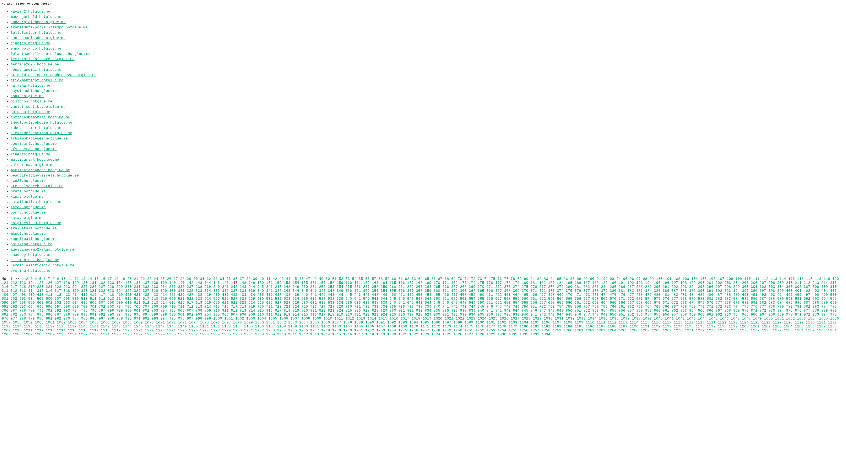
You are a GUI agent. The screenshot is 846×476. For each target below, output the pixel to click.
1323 (424, 335)
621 (225, 303)
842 (498, 311)
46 (301, 279)
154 (296, 283)
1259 (557, 331)
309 (824, 287)
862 (675, 311)
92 (605, 279)
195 (657, 283)
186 (578, 283)
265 (437, 287)
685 (789, 303)
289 (648, 287)
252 (322, 287)
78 (513, 279)
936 (489, 315)
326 (137, 291)
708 (155, 307)
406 (5, 295)
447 (366, 295)
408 (22, 295)
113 (774, 279)
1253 (490, 331)
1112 (612, 323)
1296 (127, 335)
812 (234, 311)
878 (816, 311)
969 (780, 315)
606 (93, 303)
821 (313, 311)
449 (384, 295)
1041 (669, 319)
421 (137, 295)
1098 (457, 323)
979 (31, 319)
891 (93, 315)
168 (419, 283)
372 (542, 291)
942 (542, 315)
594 (824, 299)
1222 (149, 331)
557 (498, 299)
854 (604, 311)
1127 (777, 323)
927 (410, 315)
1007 (294, 319)
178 (507, 283)
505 (40, 299)
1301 (182, 335)
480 (657, 295)
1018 (416, 319)
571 (622, 299)
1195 (689, 327)
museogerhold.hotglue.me (36, 17)
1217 (94, 331)
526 (225, 299)
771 (710, 307)
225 (84, 287)
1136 (39, 327)
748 (507, 307)
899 (163, 315)
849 (560, 311)
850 (569, 311)
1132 (832, 323)
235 (172, 287)
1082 (281, 323)
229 (119, 287)
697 (58, 307)
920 (348, 315)
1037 (625, 319)
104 (694, 279)
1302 (193, 335)
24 (156, 279)
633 (331, 303)
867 (719, 311)
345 (304, 291)
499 (824, 295)
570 (613, 299)
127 (58, 283)
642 (410, 303)
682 (763, 303)
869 (736, 311)
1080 (259, 323)
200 (701, 283)
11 (70, 279)
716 (225, 307)
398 (771, 291)
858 (639, 311)
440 (304, 295)
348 (331, 291)
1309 (270, 335)
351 (357, 291)
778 (771, 307)
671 (666, 303)
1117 (667, 323)
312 (14, 291)
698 (66, 307)
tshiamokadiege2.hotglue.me (39, 139)
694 (31, 307)
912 (278, 315)
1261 (579, 331)
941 (534, 315)
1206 (810, 327)
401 (798, 291)
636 (357, 303)
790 (40, 311)
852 (586, 311)
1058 (17, 323)
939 (516, 315)
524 (207, 299)
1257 (535, 331)
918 (331, 315)
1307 (248, 335)
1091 (380, 323)
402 (807, 291)
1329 (490, 335)
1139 (72, 327)
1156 (259, 327)
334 (207, 291)
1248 (435, 331)
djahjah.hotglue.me (30, 43)
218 (22, 287)
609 (119, 303)
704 (119, 307)
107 (721, 279)
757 (586, 307)
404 (824, 291)
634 (340, 303)
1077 (226, 323)
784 (824, 307)
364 (472, 291)
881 (5, 315)
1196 (700, 327)
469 (560, 295)
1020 (438, 319)
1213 (50, 331)
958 (683, 315)
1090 (369, 323)
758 (595, 307)
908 (243, 315)
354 (384, 291)
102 (677, 279)
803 (155, 311)
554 (472, 299)
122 (14, 283)
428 (199, 295)
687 (807, 303)
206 (754, 283)
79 (519, 279)
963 (727, 315)
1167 (380, 327)
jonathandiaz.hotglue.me (36, 70)
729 (340, 307)
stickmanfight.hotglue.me (37, 80)
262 (410, 287)
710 (172, 307)
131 (93, 283)
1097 (446, 323)
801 (137, 311)
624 (252, 303)
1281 (799, 331)
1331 (512, 335)
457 (454, 295)
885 (40, 315)
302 (763, 287)
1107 (557, 323)
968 (771, 315)
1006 (283, 319)
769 (692, 307)
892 (102, 315)
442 (322, 295)
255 (348, 287)
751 (534, 307)
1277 (755, 331)
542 (366, 299)
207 (763, 283)
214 (824, 283)
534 (296, 299)
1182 (546, 327)
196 (666, 283)
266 (445, 287)
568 (595, 299)
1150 (193, 327)
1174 (457, 327)
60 (394, 279)
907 (234, 315)
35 (228, 279)
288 (639, 287)
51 (334, 279)
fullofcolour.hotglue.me (36, 33)
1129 (799, 323)
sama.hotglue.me (27, 218)
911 (269, 315)
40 (262, 279)
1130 (810, 323)
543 (375, 299)
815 (260, 311)
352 (366, 291)
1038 (636, 319)
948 (595, 315)
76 (499, 279)
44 (288, 279)
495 (789, 295)
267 (454, 287)
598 (22, 303)
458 (463, 295)
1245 (402, 331)
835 (437, 311)
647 (454, 303)
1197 (711, 327)
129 (75, 283)
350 (348, 291)
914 (296, 315)
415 (84, 295)
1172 (435, 327)
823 (331, 311)
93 (612, 279)
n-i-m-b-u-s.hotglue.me (35, 260)
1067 (116, 323)
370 (525, 291)
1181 (535, 327)
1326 (457, 335)
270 (481, 287)
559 (516, 299)
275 (525, 287)
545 (393, 299)
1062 (61, 323)
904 (207, 315)
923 (375, 315)
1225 (182, 331)
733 (375, 307)
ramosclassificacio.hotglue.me (42, 266)
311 (5, 291)
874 (780, 311)
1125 (755, 323)
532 (278, 299)
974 (824, 315)
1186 (590, 327)
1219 (116, 331)
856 (622, 311)
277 (542, 287)
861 (666, 311)
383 (639, 291)
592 (807, 299)
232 (146, 287)
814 (252, 311)
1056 (834, 319)
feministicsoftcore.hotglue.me (42, 59)
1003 (250, 319)
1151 (204, 327)
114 (782, 279)
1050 (768, 319)
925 (393, 315)
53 (347, 279)
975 (833, 315)
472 (586, 295)
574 (648, 299)
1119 (689, 323)
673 (683, 303)
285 (613, 287)
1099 (468, 323)
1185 (579, 327)
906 (225, 315)
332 (190, 291)
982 (58, 319)
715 (216, 307)
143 (199, 283)
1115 (645, 323)
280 (569, 287)
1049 (757, 319)
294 (692, 287)
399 (780, 291)
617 (190, 303)
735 (393, 307)
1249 (446, 331)
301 (754, 287)
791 (49, 311)
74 (486, 279)
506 (49, 299)
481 (666, 295)
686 (798, 303)
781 (798, 307)
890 (84, 315)
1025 (493, 319)
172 (454, 283)
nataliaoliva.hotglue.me (36, 202)
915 (304, 315)
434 (252, 295)
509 (75, 299)
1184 (568, 327)
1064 (83, 323)
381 (622, 291)
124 (31, 283)
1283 (821, 331)
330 (172, 291)
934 (472, 315)
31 (202, 279)
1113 (623, 323)
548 (419, 299)
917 (322, 315)
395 (745, 291)
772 (719, 307)
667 (630, 303)
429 (207, 295)
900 (172, 315)
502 (14, 299)
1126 (766, 323)
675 (701, 303)
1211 (28, 331)
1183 (557, 327)
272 (498, 287)
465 (525, 295)
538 (331, 299)
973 (816, 315)
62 (407, 279)
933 (463, 315)
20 (129, 279)
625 (260, 303)
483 (683, 295)
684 (780, 303)
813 (243, 311)
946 (578, 315)
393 (727, 291)
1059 (28, 323)
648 (463, 303)
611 (137, 303)
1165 (358, 327)
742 (454, 307)
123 (22, 283)
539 (340, 299)
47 (308, 279)
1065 (94, 323)
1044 (702, 319)
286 (622, 287)
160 (348, 283)
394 (736, 291)
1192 (656, 327)
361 (445, 291)
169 (428, 283)
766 (666, 307)
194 (648, 283)
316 (49, 291)
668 (639, 303)
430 (216, 295)
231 (137, 287)
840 (481, 311)
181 (534, 283)
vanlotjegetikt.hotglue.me (38, 107)
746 (489, 307)
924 (384, 315)
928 (419, 315)
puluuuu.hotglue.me (30, 112)
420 (128, 295)
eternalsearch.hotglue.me (37, 186)
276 (534, 287)
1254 (501, 331)
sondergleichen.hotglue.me (38, 22)
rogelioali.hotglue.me (34, 239)
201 (710, 283)
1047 (735, 319)
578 (683, 299)
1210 (17, 331)
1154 (237, 327)
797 (102, 311)
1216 (83, 331)
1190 (634, 327)
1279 (777, 331)
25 (162, 279)
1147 (160, 327)
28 (182, 279)
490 (745, 295)
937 (498, 315)
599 (31, 303)
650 (481, 303)
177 (498, 283)
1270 (678, 331)
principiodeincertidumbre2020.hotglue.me (53, 75)
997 (190, 319)
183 (551, 283)
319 (75, 291)
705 (128, 307)
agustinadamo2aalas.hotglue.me (42, 250)
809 (207, 311)
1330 (501, 335)
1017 (405, 319)
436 (269, 295)
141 (181, 283)
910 (260, 315)
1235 (292, 331)
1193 (667, 327)
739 (428, 307)
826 (357, 311)
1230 (237, 331)
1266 (634, 331)
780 (789, 307)
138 (155, 283)
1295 (116, 335)
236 (181, 287)
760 (613, 307)
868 (727, 311)
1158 (281, 327)
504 (31, 299)
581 (710, 299)
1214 (61, 331)
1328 (479, 335)
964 (736, 315)
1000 (217, 319)
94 (618, 279)
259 (384, 287)
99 (651, 279)
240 (216, 287)
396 (754, 291)
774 (736, 307)
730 (348, 307)
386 (666, 291)
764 (648, 307)
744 (472, 307)
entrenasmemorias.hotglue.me (40, 117)
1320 (391, 335)
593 (816, 299)
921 (357, 315)
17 (110, 279)
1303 (204, 335)
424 (163, 295)
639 (384, 303)
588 (771, 299)
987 (102, 319)
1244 (391, 331)
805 (172, 311)
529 (252, 299)
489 (736, 295)
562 (542, 299)
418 (111, 295)
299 (736, 287)
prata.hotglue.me (28, 191)
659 (560, 303)
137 (146, 283)
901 (181, 315)
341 (269, 291)
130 (84, 283)
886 (49, 315)
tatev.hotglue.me (28, 207)
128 (66, 283)
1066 (105, 323)
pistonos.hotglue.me (31, 102)
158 (331, 283)
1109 (579, 323)
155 (304, 283)
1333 (535, 335)
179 (516, 283)
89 (585, 279)
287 (630, 287)
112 (765, 279)
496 (798, 295)
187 (586, 283)
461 (489, 295)
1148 (171, 327)
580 (701, 299)
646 (445, 303)
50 (328, 279)
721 (269, 307)
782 (807, 307)
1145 (138, 327)
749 (516, 307)
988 (111, 319)
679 (736, 303)
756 (578, 307)
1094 (413, 323)
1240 (347, 331)
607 (102, 303)
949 (604, 315)
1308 (259, 335)
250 (304, 287)
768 (683, 307)
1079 (248, 323)
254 (340, 287)
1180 (523, 327)
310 (833, 287)
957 (675, 315)
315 (40, 291)
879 (824, 311)
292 (675, 287)
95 (625, 279)
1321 (402, 335)
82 (539, 279)
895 (128, 315)
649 (472, 303)
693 (22, 307)
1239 (336, 331)
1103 (512, 323)
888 (66, 315)
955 (657, 315)
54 (354, 279)
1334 (546, 335)
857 (630, 311)
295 (701, 287)
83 (546, 279)
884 (31, 315)
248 (287, 287)
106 (712, 279)
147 (234, 283)
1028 (526, 319)
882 (14, 315)
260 (393, 287)
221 (49, 287)
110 (747, 279)
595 (833, 299)
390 (701, 291)
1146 (149, 327)
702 (102, 307)
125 (40, 283)
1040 (658, 319)
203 (727, 283)
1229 (226, 331)
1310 (281, 335)
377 (586, 291)
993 (155, 319)
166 (401, 283)
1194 (678, 327)
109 (738, 279)
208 (771, 283)
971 (798, 315)
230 (128, 287)
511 (93, 299)
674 (692, 303)
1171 (424, 327)
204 (736, 283)
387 (675, 291)
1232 (259, 331)
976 (5, 319)
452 (410, 295)
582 (719, 299)
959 (692, 315)
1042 (680, 319)
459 (472, 295)
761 (622, 307)
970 (789, 315)
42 (275, 279)
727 (322, 307)
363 (463, 291)
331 (181, 291)
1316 (347, 335)
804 (163, 311)
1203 (777, 327)
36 (235, 279)
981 (49, 319)
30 (195, 279)
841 (489, 311)
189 (604, 283)
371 (534, 291)
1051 (779, 319)
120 (835, 279)
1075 (204, 323)
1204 (788, 327)
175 (481, 283)
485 (701, 295)
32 (209, 279)
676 (710, 303)
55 (361, 279)
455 (437, 295)
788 (22, 311)
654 (516, 303)
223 (66, 287)
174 (472, 283)
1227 (204, 331)
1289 (50, 335)
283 (595, 287)
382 (630, 291)
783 (816, 307)
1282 (810, 331)
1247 (424, 331)
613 (155, 303)
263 (419, 287)
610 (128, 303)
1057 (6, 323)
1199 (733, 327)
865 (701, 311)
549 (428, 299)
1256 (523, 331)
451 (401, 295)
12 (76, 279)
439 (296, 295)
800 (128, 311)
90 (592, 279)
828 (375, 311)
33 (215, 279)
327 (146, 291)
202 (719, 283)
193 (639, 283)
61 (400, 279)
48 (314, 279)
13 (83, 279)
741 (445, 307)
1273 (711, 331)
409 (31, 295)
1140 (83, 327)
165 (393, 283)
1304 (215, 335)
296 (710, 287)
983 (66, 319)
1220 (127, 331)
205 (745, 283)
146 (225, 283)
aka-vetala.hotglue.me (34, 229)
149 (252, 283)
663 (595, 303)
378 (595, 291)
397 (763, 291)
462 (498, 295)
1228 (215, 331)
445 (348, 295)
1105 (535, 323)
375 (569, 291)
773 (727, 307)
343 (287, 291)
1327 (468, 335)
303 (771, 287)
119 (827, 279)
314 (31, 291)
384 (648, 291)
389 (692, 291)
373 (551, 291)
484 (692, 295)
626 (269, 303)
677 (719, 303)
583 (727, 299)
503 (22, 299)
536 (313, 299)
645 (437, 303)
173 (463, 283)
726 (313, 307)
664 (604, 303)
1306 (237, 335)
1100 (479, 323)
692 (14, 307)
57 (374, 279)
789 (31, 311)
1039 (647, 319)
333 (199, 291)
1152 (215, 327)
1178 (501, 327)
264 (428, 287)
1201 (755, 327)
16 (103, 279)
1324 (435, 335)
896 (137, 315)
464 (516, 295)
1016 (394, 319)
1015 (382, 319)
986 (93, 319)
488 (727, 295)
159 (340, 283)
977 (14, 319)
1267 (645, 331)
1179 (512, 327)
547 (410, 299)
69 (453, 279)
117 (809, 279)
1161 (314, 327)
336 (225, 291)
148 (243, 283)
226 (93, 287)
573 (639, 299)
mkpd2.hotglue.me (28, 234)
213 (816, 283)
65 (427, 279)
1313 (314, 335)
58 (380, 279)
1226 (193, 331)
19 (123, 279)
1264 (612, 331)
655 (525, 303)
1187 (601, 327)
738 (419, 307)
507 (58, 299)
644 (428, 303)
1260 (568, 331)
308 (816, 287)
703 (111, 307)
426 (181, 295)
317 (58, 291)
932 (454, 315)
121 (5, 283)
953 (639, 315)
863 (683, 311)
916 (313, 315)
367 (498, 291)
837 (454, 311)
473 (595, 295)
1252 (479, 331)
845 (525, 311)
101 (668, 279)
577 (675, 299)
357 (410, 291)
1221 (138, 331)
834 (428, 311)
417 (102, 295)
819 (296, 311)
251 (313, 287)
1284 (832, 331)
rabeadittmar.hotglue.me (36, 128)
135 (128, 283)
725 (304, 307)
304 (780, 287)
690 (833, 303)
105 (703, 279)
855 (613, 311)
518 (155, 299)
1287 (28, 335)
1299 (160, 335)
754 (560, 307)
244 (252, 287)
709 (163, 307)
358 (419, 291)
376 (578, 291)
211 (798, 283)
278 (551, 287)
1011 (338, 319)
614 (163, 303)
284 (604, 287)
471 (578, 295)
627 (278, 303)
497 (807, 295)
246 (269, 287)
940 (525, 315)
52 (341, 279)
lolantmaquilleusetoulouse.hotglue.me (50, 54)
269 (472, 287)
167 (410, 283)
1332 (523, 335)
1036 (614, 319)
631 (313, 303)
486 (710, 295)
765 (657, 307)
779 (780, 307)
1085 (314, 323)
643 (419, 303)
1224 (171, 331)
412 (58, 295)
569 (604, 299)
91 (599, 279)
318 (66, 291)
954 (648, 315)
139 (163, 283)
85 (559, 279)
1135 (28, 327)
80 (526, 279)
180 (525, 283)
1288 (39, 335)
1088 (347, 323)
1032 (570, 319)
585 (745, 299)
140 (172, 283)
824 (340, 311)
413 (66, 295)
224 (75, 287)
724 (296, 307)
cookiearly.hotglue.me (34, 144)
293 (683, 287)
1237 (314, 331)
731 (357, 307)
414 (75, 295)
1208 (832, 327)
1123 (733, 323)
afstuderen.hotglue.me (34, 149)
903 (199, 315)
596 (5, 303)
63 (414, 279)
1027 (515, 319)
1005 (272, 319)
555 (481, 299)
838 (463, 311)
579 (692, 299)
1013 (360, 319)
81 (533, 279)
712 (190, 307)
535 (304, 299)
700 (84, 307)
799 (119, 311)
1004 (261, 319)
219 (31, 287)
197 (675, 283)
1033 (581, 319)
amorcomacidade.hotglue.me (38, 38)
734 (384, 307)
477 (630, 295)
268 (463, 287)
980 (40, 319)
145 (216, 283)
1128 (788, 323)
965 (745, 315)
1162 (325, 327)
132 (102, 283)
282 (586, 287)
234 (163, 287)
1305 (226, 335)
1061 (50, 323)
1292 (83, 335)
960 (701, 315)
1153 (226, 327)
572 (630, 299)
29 (189, 279)
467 (542, 295)
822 (322, 311)
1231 (248, 331)
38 (248, 279)
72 (473, 279)
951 (622, 315)
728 (331, 307)
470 (569, 295)
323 (111, 291)
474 (604, 295)
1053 (801, 319)
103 (686, 279)
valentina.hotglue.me (33, 165)
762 (630, 307)
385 (657, 291)
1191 (645, 327)
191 (622, 283)
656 (534, 303)
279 (560, 287)
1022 (460, 319)
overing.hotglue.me (30, 271)
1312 (303, 335)
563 (551, 299)
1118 (678, 323)
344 (296, 291)
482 (675, 295)
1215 (72, 331)
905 (216, 315)
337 (234, 291)
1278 (766, 331)
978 (22, 319)
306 (798, 287)
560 (525, 299)
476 (622, 295)
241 (225, 287)
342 (278, 291)
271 (489, 287)
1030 (548, 319)
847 (542, 311)
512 (102, 299)
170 (437, 283)
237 (190, 287)
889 (75, 315)
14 (90, 279)
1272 (700, 331)
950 (613, 315)
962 (719, 315)
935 (481, 315)
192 (630, 283)
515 (128, 299)
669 (648, 303)
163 (375, 283)
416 (93, 295)
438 (287, 295)
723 (287, 307)
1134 (17, 327)
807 (190, 311)
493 (771, 295)
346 (313, 291)
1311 (292, 335)
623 (243, 303)
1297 (138, 335)
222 (58, 287)
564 (560, 299)
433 (243, 295)
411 (49, 295)
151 (269, 283)
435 (260, 295)
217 (14, 287)
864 (692, 311)
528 (243, 299)
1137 (50, 327)
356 (401, 291)
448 (375, 295)
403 (816, 291)
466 (534, 295)
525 (216, 299)
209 (780, 283)
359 (428, 291)
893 (111, 315)
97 (638, 279)
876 (798, 311)
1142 (105, 327)
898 (155, 315)
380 (613, 291)
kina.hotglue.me (27, 197)
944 (560, 315)
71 (466, 279)
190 (613, 283)
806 (181, 311)
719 (252, 307)
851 (578, 311)
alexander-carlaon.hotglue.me (41, 133)
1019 (427, 319)
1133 (6, 327)
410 (40, 295)
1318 (369, 335)
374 (560, 291)
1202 (766, 327)
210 (789, 283)
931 (445, 315)
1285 (6, 335)
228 (111, 287)
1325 (446, 335)
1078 (237, 323)
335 (216, 291)
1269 (667, 331)
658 (551, 303)
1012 (349, 319)
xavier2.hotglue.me (30, 12)
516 (137, 299)
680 (745, 303)
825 (348, 311)
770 (701, 307)
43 (281, 279)
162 (366, 283)
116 (800, 279)
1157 (270, 327)
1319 (380, 335)
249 (296, 287)
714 (207, 307)
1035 (603, 319)
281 (578, 287)
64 (420, 279)
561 (534, 299)
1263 (601, 331)
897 (146, 315)
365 (481, 291)
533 (287, 299)
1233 (270, 331)
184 (560, 283)
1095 (424, 323)
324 (119, 291)
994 (163, 319)
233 (155, 287)
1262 (590, 331)
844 (516, 311)
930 (437, 315)
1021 (449, 319)
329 (163, 291)
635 (348, 303)
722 (278, 307)
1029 (537, 319)
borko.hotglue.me (28, 213)
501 (5, 299)
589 (780, 299)
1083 (292, 323)
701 (93, 307)
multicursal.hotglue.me (35, 160)
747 (498, 307)
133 (111, 283)
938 (507, 315)
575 (657, 299)
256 (357, 287)
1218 (105, 331)
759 (604, 307)
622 (234, 303)
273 (507, 287)
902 (190, 315)
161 (357, 283)
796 (93, 311)
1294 (105, 335)
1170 (413, 327)
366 (489, 291)
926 (401, 315)
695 (40, 307)
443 (331, 295)
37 (242, 279)
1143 (116, 327)
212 (807, 283)
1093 (402, 323)
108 (730, 279)
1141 (94, 327)
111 (756, 279)
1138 (61, 327)
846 (534, 311)
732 (366, 307)
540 (348, 299)
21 (136, 279)
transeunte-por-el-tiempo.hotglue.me (49, 28)
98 (645, 279)
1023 (471, 319)
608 (111, 303)
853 (595, 311)
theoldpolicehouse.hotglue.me (41, 123)
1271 (689, 331)
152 (278, 283)
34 (222, 279)
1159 (292, 327)
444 (340, 295)
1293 (94, 335)
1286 (17, 335)
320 (84, 291)
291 (666, 287)
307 (807, 287)
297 (719, 287)
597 (14, 303)
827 (366, 311)
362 (454, 291)
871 (754, 311)
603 (66, 303)
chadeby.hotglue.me (30, 255)
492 (763, 295)
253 (331, 287)
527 (234, 299)
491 (754, 295)
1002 (239, 319)
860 (657, 311)
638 (375, 303)
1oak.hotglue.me (27, 96)
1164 (347, 327)
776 (754, 307)
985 (84, 319)
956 (666, 315)
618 (199, 303)
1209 (6, 331)
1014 (371, 319)
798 (111, 311)
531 (269, 299)
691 (5, 307)
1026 (504, 319)
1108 (568, 323)
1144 (127, 327)
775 (745, 307)
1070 (149, 323)
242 (234, 287)
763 (639, 307)
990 (128, 319)
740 (437, 307)
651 (489, 303)
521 (181, 299)
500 (833, 295)
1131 (821, 323)
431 (225, 295)
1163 (336, 327)
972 (807, 315)
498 (816, 295)
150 (260, 283)
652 (498, 303)
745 (481, 307)
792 (58, 311)
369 (516, 291)
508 (66, 299)
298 (727, 287)
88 (579, 279)
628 (287, 303)
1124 (744, 323)
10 (63, 279)
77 (506, 279)
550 (437, 299)
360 (437, 291)
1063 (72, 323)
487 (719, 295)
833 (419, 311)
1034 (592, 319)
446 (357, 295)
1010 (327, 319)
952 (630, 315)
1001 (228, 319)
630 (304, 303)
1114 (634, 323)
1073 (182, 323)
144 (207, 283)
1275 (733, 331)
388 (683, 291)
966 (754, 315)
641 (401, 303)
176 (489, 283)
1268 (656, 331)
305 (789, 287)
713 (199, 307)
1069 (138, 323)
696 (49, 307)
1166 (369, 327)
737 (410, 307)
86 (566, 279)
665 (613, 303)
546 (401, 299)
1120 (700, 323)
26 (169, 279)
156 (313, 283)
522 (190, 299)
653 (507, 303)
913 (287, 315)
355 (393, 291)
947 (586, 315)
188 (595, 283)
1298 (149, 335)
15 (96, 279)
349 (340, 291)
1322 (413, 335)
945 (569, 315)
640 (393, 303)
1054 (812, 319)
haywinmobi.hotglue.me (34, 91)
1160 (303, 327)
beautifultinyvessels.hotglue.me (45, 176)
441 (313, 295)
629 (296, 303)
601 (49, 303)
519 (163, 299)
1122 (722, 323)
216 (5, 287)
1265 (623, 331)
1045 (713, 319)
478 (639, 295)
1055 (823, 319)
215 (833, 283)
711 (181, 307)
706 (137, 307)
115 (791, 279)
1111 (601, 323)
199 (692, 283)
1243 (380, 331)
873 (771, 311)
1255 (512, 331)
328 (155, 291)
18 (116, 279)
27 (176, 279)
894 (119, 315)
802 (146, 311)
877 (807, 311)
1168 (391, 327)
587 (763, 299)
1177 (490, 327)
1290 (61, 335)
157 (322, 283)
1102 (501, 323)
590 (789, 299)
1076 (215, 323)
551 (445, 299)
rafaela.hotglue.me (30, 86)
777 (763, 307)
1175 (468, 327)
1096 (435, 323)
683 (771, 303)
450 (393, 295)
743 (463, 307)
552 (454, 299)
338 (243, 291)
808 (199, 311)
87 (572, 279)
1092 (391, 323)
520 (172, 299)
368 (507, 291)
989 (119, 319)
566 (578, 299)
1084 (303, 323)
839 (472, 311)
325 (128, 291)
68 (447, 279)
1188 (612, 327)
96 (632, 279)
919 (340, 315)
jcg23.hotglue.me (28, 181)
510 (84, 299)
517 (146, 299)
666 (622, 303)
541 (357, 299)
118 (818, 279)
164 (384, 283)
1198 (722, 327)
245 (260, 287)
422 (146, 295)
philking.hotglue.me (31, 244)
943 (551, 315)
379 (604, 291)
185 (569, 283)
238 (199, 287)
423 (155, 295)
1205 (799, 327)
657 (542, 303)
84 (552, 279)
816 (269, 311)
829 (384, 311)
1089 (358, 323)
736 (401, 307)
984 (75, 319)
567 (586, 299)
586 (754, 299)
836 (445, 311)
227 (102, 287)
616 (181, 303)
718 (243, 307)
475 (613, 295)
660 (569, 303)
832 (410, 311)
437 (278, 295)
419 (119, 295)
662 (586, 303)
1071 (160, 323)
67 (440, 279)
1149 (182, 327)
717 (234, 307)
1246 (413, 331)
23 (149, 279)
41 (268, 279)
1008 (305, 319)
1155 (248, 327)
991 (137, 319)
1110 (590, 323)
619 (207, 303)
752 (542, 307)
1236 (303, 331)
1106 (546, 323)
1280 (788, 331)
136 (137, 283)
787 (14, 311)
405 (833, 291)
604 (75, 303)
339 (252, 291)
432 (234, 295)
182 (542, 283)
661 (578, 303)
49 (321, 279)
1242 (369, 331)
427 (190, 295)
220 (40, 287)
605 (84, 303)
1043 (691, 319)
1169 (402, 327)
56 (367, 279)
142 (190, 283)
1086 (325, 323)
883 (22, 315)
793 (66, 311)
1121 (711, 323)
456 (445, 295)
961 (710, 315)
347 (322, 291)
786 (5, 311)
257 (366, 287)
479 (648, 295)
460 (481, 295)
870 (745, 311)
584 (736, 299)
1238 (325, 331)
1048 (746, 319)
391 (710, 291)
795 (84, 311)
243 (243, 287)
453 (419, 295)
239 (207, 287)
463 (507, 295)
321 (93, 291)
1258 (546, 331)
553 (463, 299)
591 (798, 299)
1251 (468, 331)
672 (675, 303)
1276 (744, 331)
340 (260, 291)
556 (489, 299)
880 (833, 311)
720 (260, 307)
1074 (193, 323)
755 (569, 307)
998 (199, 319)
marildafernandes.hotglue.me (40, 170)
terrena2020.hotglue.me (35, 65)
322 (102, 291)
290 (657, 287)
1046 (724, 319)
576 (666, 299)
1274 (722, 331)
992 (146, 319)
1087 (336, 323)
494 (780, 295)
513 (111, 299)
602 (58, 303)
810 (216, 311)
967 (763, 315)
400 (789, 291)
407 (14, 295)
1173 (446, 327)
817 (278, 311)
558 (507, 299)
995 (172, 319)
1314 (325, 335)
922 (366, 315)
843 (507, 311)
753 (551, 307)
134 (119, 283)
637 (366, 303)
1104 (523, 323)
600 (40, 303)
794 (75, 311)
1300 (171, 335)
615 (172, 303)
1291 (72, 335)
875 (789, 311)
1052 (790, 319)
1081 (270, 323)
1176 (479, 327)
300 (745, 287)
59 (387, 279)
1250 (457, 331)
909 (252, 315)
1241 (358, 331)
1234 (281, 331)
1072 (171, 323)
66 (433, 279)
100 (659, 279)
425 (172, 295)
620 (216, 303)
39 (255, 279)
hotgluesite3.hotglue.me (36, 223)
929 (428, 315)
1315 (336, 335)
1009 (316, 319)
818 (287, 311)
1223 (160, 331)
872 (763, 311)
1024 (482, 319)
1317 (358, 335)
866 (710, 311)
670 (657, 303)
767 (675, 307)
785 (833, 307)
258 (375, 287)
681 (754, 303)
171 (445, 283)
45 (295, 279)
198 (683, 283)
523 (199, 299)
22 (143, 279)
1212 (39, 331)
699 (75, 307)
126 (49, 283)
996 (181, 319)
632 (322, 303)
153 (287, 283)
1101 (490, 323)
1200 (744, 327)
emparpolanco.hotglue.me (36, 49)
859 (648, 311)
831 (401, 311)
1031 (559, 319)
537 (322, 299)
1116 (656, 323)
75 (493, 279)
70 (460, 279)
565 (569, 299)
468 (551, 295)
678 (727, 303)
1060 (39, 323)
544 (384, 299)
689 (824, 303)
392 (719, 291)
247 (278, 287)
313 (22, 291)
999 (207, 319)
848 (551, 311)
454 (428, 295)
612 (146, 303)
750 (525, 307)
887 (58, 315)
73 (480, 279)
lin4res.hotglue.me (30, 154)
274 (516, 287)
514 (119, 299)
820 (304, 311)
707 (146, 307)
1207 (821, 327)
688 (816, 303)
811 (225, 311)
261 (401, 287)
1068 (127, 323)
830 (393, 311)
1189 (623, 327)
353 (375, 291)
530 (260, 299)
